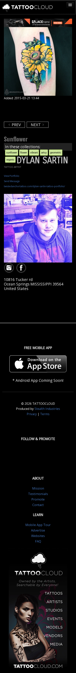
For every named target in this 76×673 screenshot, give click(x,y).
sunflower (11, 152)
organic (10, 159)
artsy (44, 152)
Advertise (38, 530)
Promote (38, 499)
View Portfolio (11, 176)
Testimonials (38, 494)
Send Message (12, 181)
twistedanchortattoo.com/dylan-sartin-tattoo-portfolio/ (34, 186)
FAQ (38, 541)
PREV (16, 124)
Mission (38, 488)
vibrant (34, 152)
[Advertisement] (35, 111)
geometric (55, 152)
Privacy (32, 414)
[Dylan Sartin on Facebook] (21, 268)
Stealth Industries (47, 409)
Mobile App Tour (38, 525)
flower (23, 152)
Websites (38, 536)
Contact (38, 505)
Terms (44, 414)
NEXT (36, 124)
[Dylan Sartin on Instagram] (9, 268)
